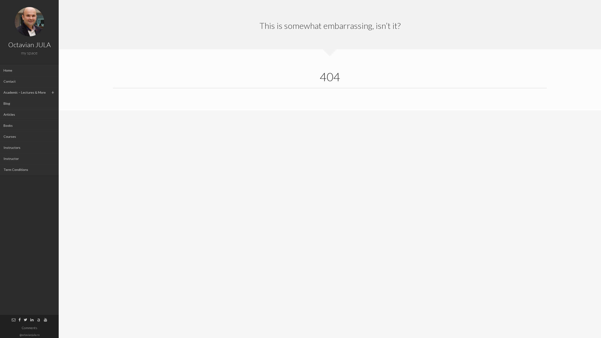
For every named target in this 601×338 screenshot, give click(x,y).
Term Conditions (16, 170)
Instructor (11, 159)
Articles (9, 114)
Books (8, 125)
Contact (10, 81)
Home (8, 70)
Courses (10, 136)
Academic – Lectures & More (25, 92)
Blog (7, 103)
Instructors (12, 148)
